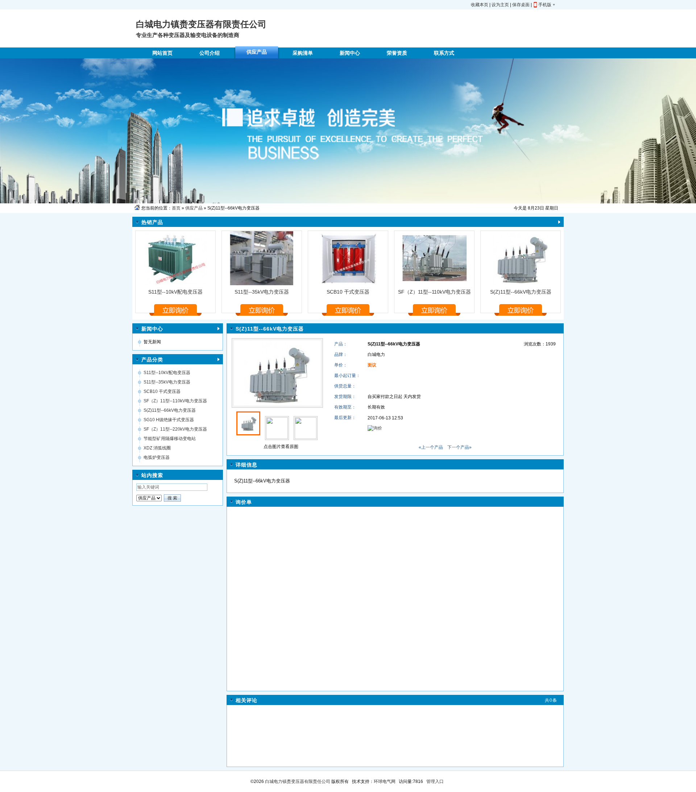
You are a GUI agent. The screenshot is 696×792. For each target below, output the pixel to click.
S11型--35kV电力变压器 (262, 292)
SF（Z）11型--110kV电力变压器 (434, 292)
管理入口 (435, 781)
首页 (176, 208)
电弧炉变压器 (157, 457)
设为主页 (500, 4)
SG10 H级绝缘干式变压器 (169, 419)
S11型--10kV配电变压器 (175, 292)
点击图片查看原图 (280, 446)
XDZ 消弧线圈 (157, 448)
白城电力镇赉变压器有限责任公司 (297, 781)
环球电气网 (384, 781)
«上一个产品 (431, 447)
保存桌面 (521, 4)
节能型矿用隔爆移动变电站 (170, 438)
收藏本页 (479, 4)
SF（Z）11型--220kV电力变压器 (175, 429)
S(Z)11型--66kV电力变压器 (520, 292)
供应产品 (194, 208)
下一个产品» (459, 447)
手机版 (544, 4)
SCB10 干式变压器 (348, 292)
